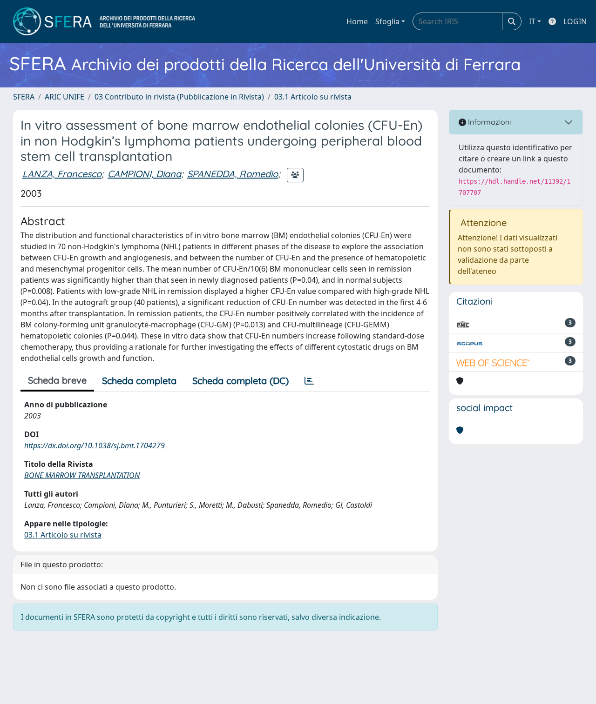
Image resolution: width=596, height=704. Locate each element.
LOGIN (575, 21)
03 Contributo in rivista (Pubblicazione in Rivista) (179, 97)
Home (357, 21)
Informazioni (488, 121)
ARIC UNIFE (64, 97)
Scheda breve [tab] (57, 380)
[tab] (309, 381)
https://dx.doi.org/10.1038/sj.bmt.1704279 (94, 445)
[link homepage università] (104, 21)
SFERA (23, 97)
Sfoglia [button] (387, 21)
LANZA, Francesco (62, 173)
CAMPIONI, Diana (144, 173)
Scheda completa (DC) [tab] (240, 380)
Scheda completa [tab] (139, 380)
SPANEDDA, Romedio (232, 173)
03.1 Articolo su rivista (313, 97)
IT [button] (532, 21)
